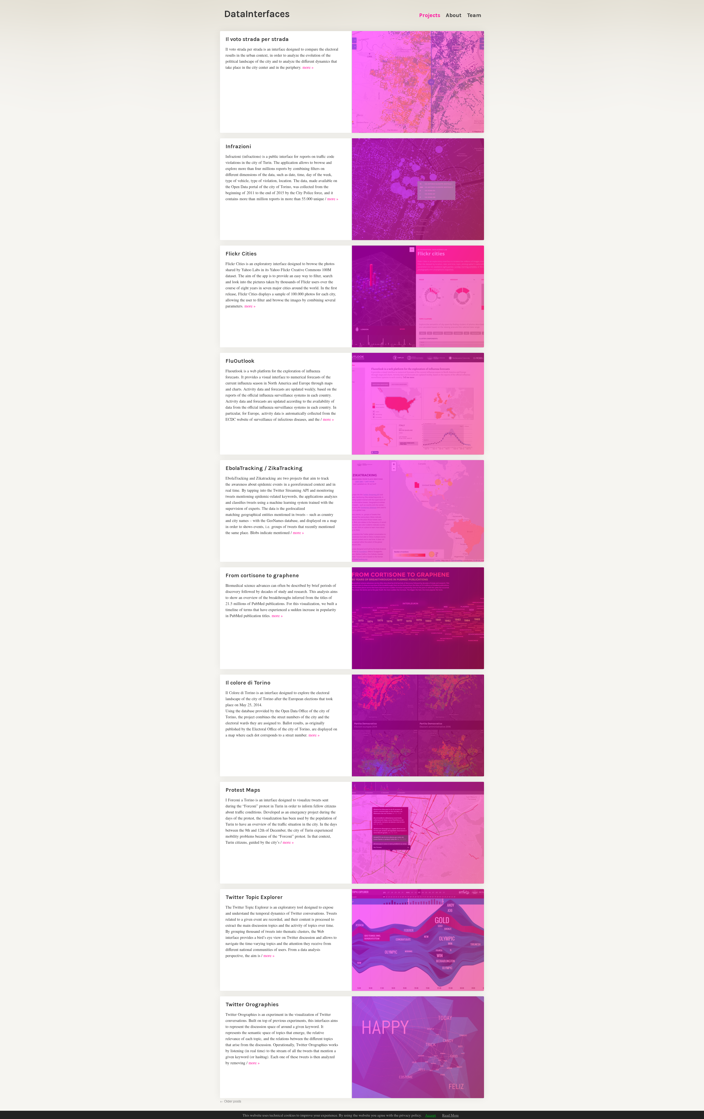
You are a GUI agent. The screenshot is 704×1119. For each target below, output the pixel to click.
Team (474, 15)
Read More (450, 1115)
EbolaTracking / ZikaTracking (264, 468)
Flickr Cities (241, 254)
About (453, 15)
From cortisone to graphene (262, 575)
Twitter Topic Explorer (254, 897)
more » (308, 67)
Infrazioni (238, 146)
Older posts (230, 1101)
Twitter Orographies (252, 1004)
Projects (429, 15)
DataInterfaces (257, 14)
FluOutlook (240, 361)
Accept (430, 1115)
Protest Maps (243, 790)
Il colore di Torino (248, 683)
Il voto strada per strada (257, 39)
